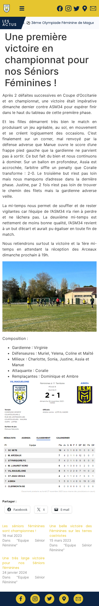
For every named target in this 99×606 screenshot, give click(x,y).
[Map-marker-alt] (85, 8)
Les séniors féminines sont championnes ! (23, 528)
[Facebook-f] (20, 599)
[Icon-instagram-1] (68, 8)
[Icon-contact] (93, 8)
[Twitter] (76, 8)
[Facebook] (60, 8)
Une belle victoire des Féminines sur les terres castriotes (71, 531)
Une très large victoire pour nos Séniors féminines (23, 563)
